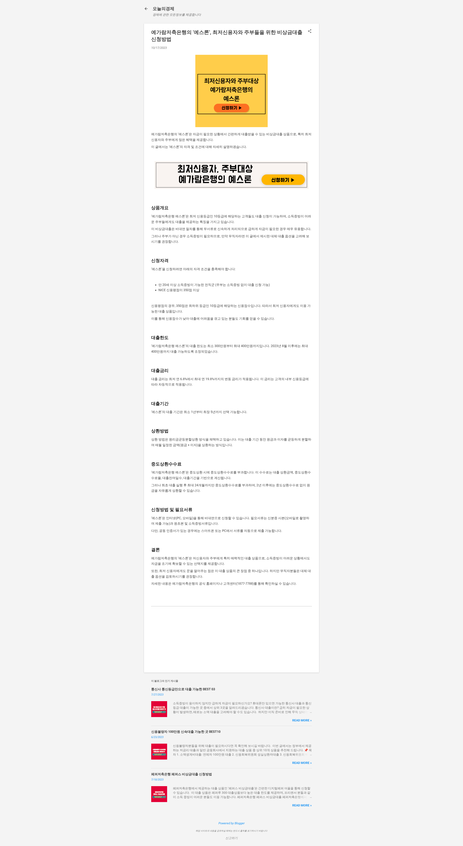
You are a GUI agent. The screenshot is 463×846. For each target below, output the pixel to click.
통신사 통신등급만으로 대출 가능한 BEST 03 (183, 689)
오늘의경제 (163, 8)
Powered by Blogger (231, 823)
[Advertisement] (231, 639)
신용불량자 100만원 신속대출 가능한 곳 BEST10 (185, 732)
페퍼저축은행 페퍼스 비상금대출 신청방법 (181, 774)
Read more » (302, 720)
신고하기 (231, 838)
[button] (309, 31)
